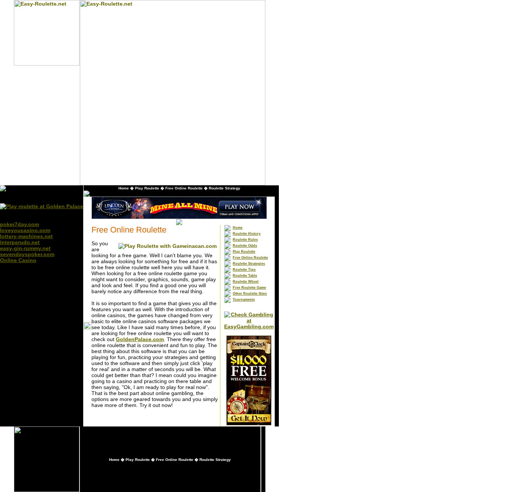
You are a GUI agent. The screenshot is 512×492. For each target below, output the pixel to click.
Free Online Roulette (184, 188)
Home (123, 188)
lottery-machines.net (26, 236)
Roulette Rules (245, 240)
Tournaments (244, 299)
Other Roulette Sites (250, 293)
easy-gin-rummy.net (25, 248)
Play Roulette (147, 188)
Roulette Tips (244, 269)
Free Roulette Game (249, 287)
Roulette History (246, 234)
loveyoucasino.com (25, 230)
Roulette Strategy (224, 188)
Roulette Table (245, 275)
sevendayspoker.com (27, 254)
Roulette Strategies (249, 263)
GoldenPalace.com (140, 339)
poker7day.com (19, 224)
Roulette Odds (245, 245)
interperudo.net (20, 242)
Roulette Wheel (246, 281)
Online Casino (18, 260)
